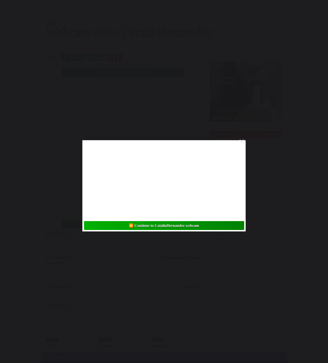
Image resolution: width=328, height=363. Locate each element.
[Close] (241, 141)
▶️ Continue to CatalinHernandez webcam (164, 226)
